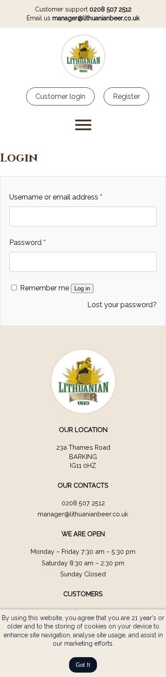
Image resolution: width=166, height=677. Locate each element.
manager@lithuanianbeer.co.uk (95, 18)
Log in (82, 288)
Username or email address (55, 197)
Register (126, 96)
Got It (83, 665)
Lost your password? (122, 305)
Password (27, 242)
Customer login (60, 96)
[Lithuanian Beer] (83, 76)
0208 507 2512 (110, 9)
